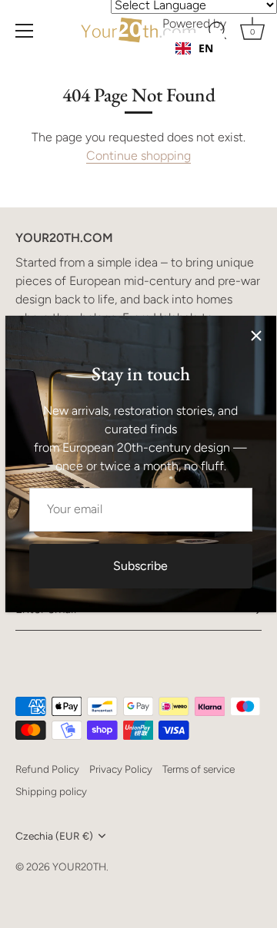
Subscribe (140, 565)
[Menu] (25, 31)
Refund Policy (47, 769)
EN (206, 48)
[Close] (256, 336)
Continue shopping (138, 155)
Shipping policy (51, 791)
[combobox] (194, 48)
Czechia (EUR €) (54, 836)
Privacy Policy (120, 769)
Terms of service (198, 769)
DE (205, 63)
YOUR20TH (79, 866)
